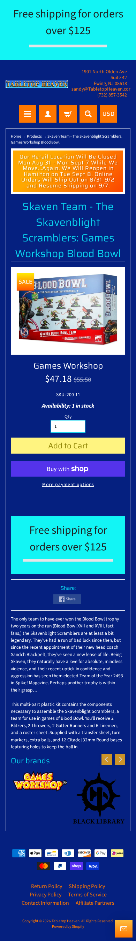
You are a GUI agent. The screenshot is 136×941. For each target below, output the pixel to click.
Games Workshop (68, 365)
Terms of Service (87, 894)
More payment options (68, 484)
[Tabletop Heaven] (37, 84)
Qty (68, 416)
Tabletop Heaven (66, 921)
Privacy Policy (45, 894)
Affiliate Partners (95, 903)
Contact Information (45, 903)
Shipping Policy (87, 886)
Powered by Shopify (68, 926)
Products (34, 136)
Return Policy (46, 886)
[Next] (120, 759)
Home (16, 136)
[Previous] (106, 759)
